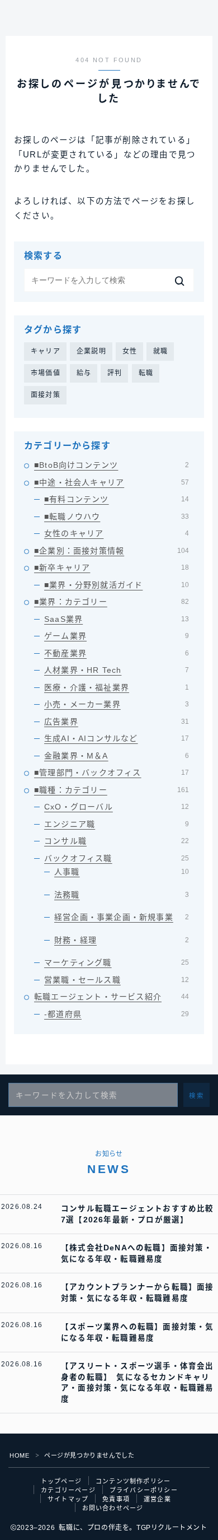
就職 (160, 351)
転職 (146, 373)
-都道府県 (116, 1013)
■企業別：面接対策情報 (111, 550)
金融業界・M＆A (116, 755)
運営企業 (157, 1499)
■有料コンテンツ (116, 499)
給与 (84, 373)
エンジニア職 (116, 824)
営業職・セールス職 (116, 979)
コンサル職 (116, 840)
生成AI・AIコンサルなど (116, 738)
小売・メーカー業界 (116, 704)
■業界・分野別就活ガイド (116, 584)
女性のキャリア (116, 533)
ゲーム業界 (116, 635)
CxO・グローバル (116, 806)
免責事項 (116, 1499)
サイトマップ (68, 1499)
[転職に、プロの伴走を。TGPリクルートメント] (16, 20)
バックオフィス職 (116, 858)
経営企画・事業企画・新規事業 (121, 917)
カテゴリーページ (68, 1490)
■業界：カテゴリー (111, 601)
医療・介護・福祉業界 (116, 687)
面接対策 (45, 395)
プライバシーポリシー (144, 1490)
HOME (19, 1455)
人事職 (121, 871)
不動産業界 (116, 653)
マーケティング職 (116, 962)
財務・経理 (121, 940)
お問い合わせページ (113, 1508)
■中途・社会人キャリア (111, 482)
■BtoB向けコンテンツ (111, 464)
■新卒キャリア (111, 567)
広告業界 (116, 721)
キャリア (45, 351)
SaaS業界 (116, 619)
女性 (129, 351)
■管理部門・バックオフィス (111, 772)
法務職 (121, 894)
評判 (114, 373)
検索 (196, 1095)
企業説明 (91, 351)
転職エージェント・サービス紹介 (111, 996)
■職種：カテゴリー (111, 789)
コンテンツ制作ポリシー (133, 1481)
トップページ (61, 1481)
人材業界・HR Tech (116, 670)
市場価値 (45, 373)
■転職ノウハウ (116, 516)
